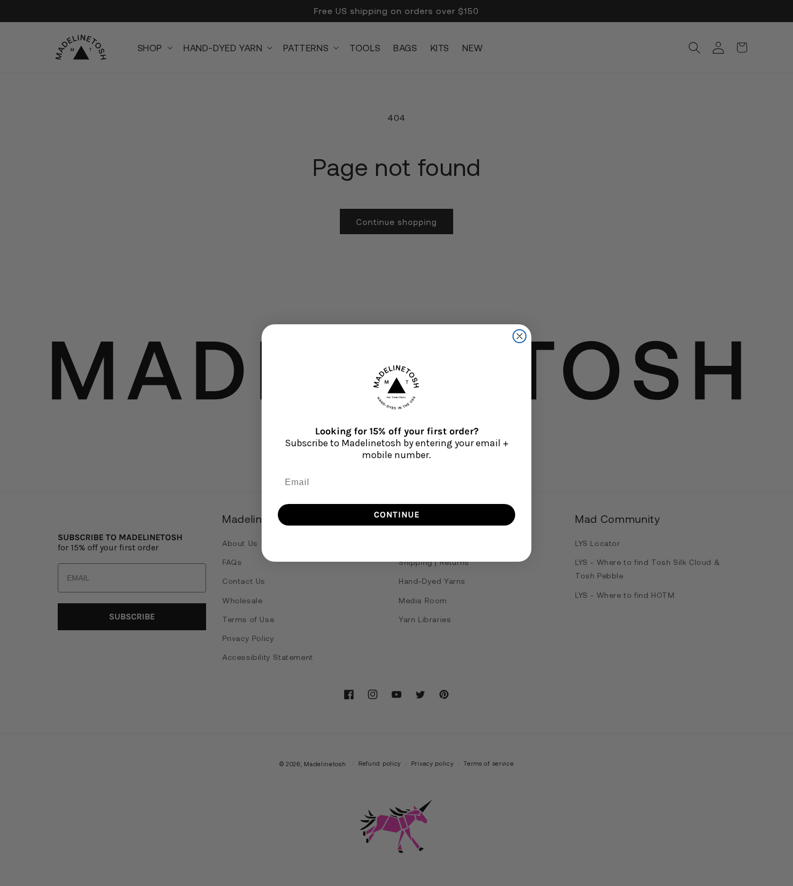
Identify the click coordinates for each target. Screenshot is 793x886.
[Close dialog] (519, 336)
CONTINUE (397, 514)
